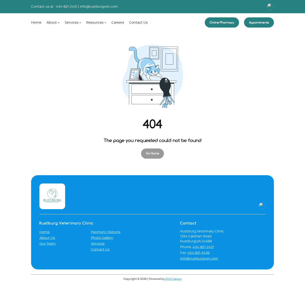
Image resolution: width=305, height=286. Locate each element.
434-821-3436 (198, 253)
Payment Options (105, 232)
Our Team (47, 243)
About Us (47, 238)
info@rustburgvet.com (99, 6)
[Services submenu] (80, 23)
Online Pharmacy (222, 22)
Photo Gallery (102, 238)
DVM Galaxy (173, 279)
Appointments (259, 22)
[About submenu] (59, 23)
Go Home (152, 153)
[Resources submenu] (105, 23)
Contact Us (100, 249)
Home (44, 232)
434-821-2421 (66, 6)
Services (98, 243)
